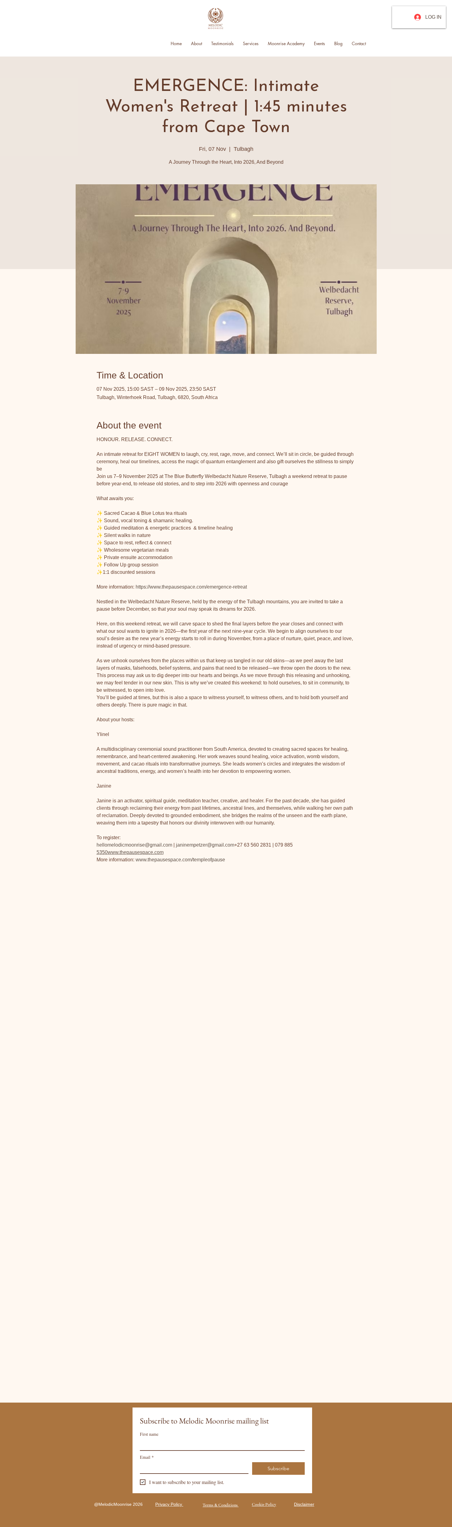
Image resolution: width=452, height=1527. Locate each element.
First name (149, 1434)
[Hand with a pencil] (215, 18)
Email (147, 1457)
